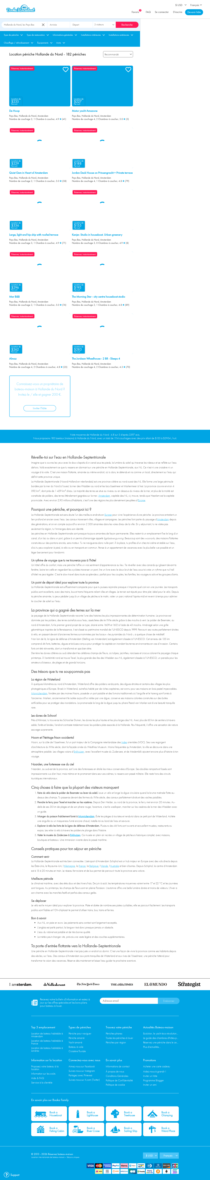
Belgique (94, 866)
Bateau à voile (76, 1047)
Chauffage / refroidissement (16, 42)
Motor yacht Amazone (84, 111)
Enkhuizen (79, 751)
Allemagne (69, 866)
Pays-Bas (13, 115)
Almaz (13, 358)
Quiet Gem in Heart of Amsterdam (28, 173)
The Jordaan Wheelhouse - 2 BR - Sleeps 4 (96, 358)
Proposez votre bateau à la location (45, 1068)
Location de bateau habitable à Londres (47, 1049)
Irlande (104, 866)
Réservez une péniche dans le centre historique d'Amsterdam (161, 1042)
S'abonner (168, 1001)
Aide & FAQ (37, 1078)
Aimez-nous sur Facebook (82, 1066)
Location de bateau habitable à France (47, 1042)
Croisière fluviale (77, 1051)
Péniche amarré (77, 1038)
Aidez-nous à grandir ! (154, 1071)
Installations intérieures (91, 34)
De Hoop (14, 111)
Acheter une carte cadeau (156, 1066)
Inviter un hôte (150, 1076)
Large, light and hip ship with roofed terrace (33, 235)
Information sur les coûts (43, 1073)
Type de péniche (11, 34)
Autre (58, 42)
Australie (114, 866)
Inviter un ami (150, 1084)
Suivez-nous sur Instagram (82, 1071)
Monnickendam (39, 693)
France (82, 866)
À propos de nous (115, 1071)
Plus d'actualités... (152, 1047)
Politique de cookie (115, 1084)
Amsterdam (43, 115)
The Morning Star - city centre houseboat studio (98, 296)
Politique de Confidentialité (119, 1080)
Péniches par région (116, 1042)
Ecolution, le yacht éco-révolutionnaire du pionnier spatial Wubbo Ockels (161, 1033)
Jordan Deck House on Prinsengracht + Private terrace (102, 173)
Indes (124, 742)
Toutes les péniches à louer (119, 1038)
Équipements (42, 42)
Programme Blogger (153, 1080)
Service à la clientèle (41, 1082)
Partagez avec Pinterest (80, 1075)
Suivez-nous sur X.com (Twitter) (84, 1079)
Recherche (127, 24)
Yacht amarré (75, 1042)
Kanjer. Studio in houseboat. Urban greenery (97, 235)
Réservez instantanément (22, 68)
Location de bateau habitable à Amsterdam (47, 1035)
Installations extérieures (119, 34)
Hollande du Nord (27, 115)
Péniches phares (114, 1033)
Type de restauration (36, 34)
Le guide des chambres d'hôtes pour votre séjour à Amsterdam (161, 1038)
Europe (141, 500)
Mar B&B (14, 296)
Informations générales (63, 34)
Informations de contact (117, 1066)
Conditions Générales (117, 1076)
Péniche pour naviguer (80, 1033)
